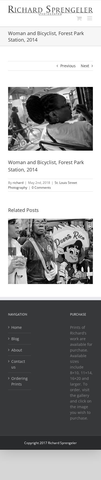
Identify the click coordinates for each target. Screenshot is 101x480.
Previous (68, 65)
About (16, 350)
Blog (15, 338)
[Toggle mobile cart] (79, 18)
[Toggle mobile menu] (90, 18)
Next (85, 65)
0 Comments (41, 187)
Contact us (18, 364)
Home (16, 327)
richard (18, 182)
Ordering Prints (19, 381)
